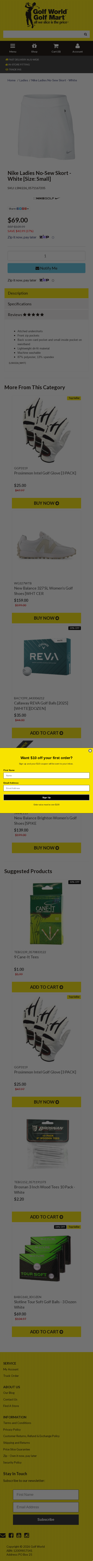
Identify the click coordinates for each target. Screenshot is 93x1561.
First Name (9, 770)
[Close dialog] (90, 750)
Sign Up (46, 797)
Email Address (11, 783)
